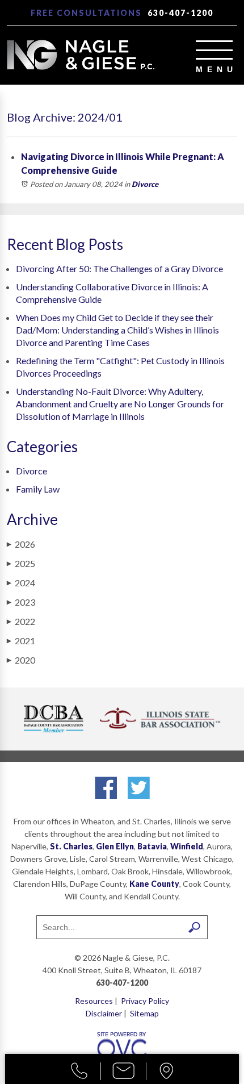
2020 (21, 659)
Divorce (145, 184)
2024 (21, 582)
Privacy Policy (145, 1001)
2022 (21, 621)
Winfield (186, 846)
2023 (21, 602)
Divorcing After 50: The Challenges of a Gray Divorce (119, 268)
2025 (21, 563)
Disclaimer (104, 1013)
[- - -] (214, 49)
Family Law (38, 488)
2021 (21, 640)
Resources (94, 1001)
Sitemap (144, 1013)
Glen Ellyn (115, 846)
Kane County (154, 884)
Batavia (152, 846)
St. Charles (71, 846)
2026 (21, 544)
